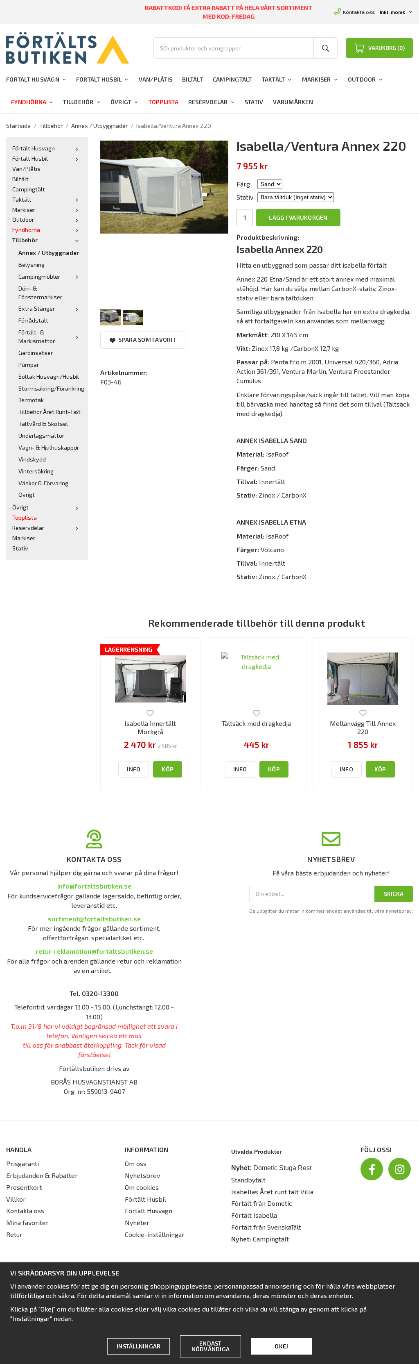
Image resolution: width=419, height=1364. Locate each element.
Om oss (135, 1163)
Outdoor (362, 79)
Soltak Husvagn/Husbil (48, 376)
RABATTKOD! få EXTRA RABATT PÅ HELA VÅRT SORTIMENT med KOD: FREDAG (228, 11)
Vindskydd (32, 459)
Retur (14, 1234)
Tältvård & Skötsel (43, 423)
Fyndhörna (28, 101)
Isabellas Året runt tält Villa (272, 1192)
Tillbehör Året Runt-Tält (49, 411)
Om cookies (142, 1187)
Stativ (254, 101)
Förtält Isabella (254, 1215)
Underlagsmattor (41, 435)
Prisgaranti (22, 1163)
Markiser (316, 79)
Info (133, 769)
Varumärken (293, 101)
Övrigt (121, 101)
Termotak (31, 399)
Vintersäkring (36, 471)
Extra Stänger (36, 308)
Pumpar (28, 364)
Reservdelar (208, 101)
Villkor (16, 1199)
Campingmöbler (39, 276)
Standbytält (248, 1180)
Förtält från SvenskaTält (266, 1227)
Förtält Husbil (99, 79)
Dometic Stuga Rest (282, 1167)
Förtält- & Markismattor (36, 336)
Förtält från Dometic (261, 1203)
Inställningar (138, 1346)
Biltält (192, 79)
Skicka (394, 893)
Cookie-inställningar (155, 1234)
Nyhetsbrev (142, 1175)
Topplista (163, 101)
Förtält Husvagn (32, 79)
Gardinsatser (35, 352)
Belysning (31, 264)
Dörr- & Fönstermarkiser (40, 292)
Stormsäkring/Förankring (50, 388)
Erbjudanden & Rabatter (42, 1175)
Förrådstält (33, 320)
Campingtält (232, 79)
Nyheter (137, 1222)
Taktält (273, 79)
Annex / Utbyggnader (48, 252)
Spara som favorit (145, 339)
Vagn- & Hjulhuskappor (48, 447)
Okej (281, 1346)
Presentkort (24, 1187)
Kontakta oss (359, 12)
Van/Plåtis (156, 79)
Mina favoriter (27, 1222)
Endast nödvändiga (210, 1346)
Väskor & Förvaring (43, 483)
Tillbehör (78, 101)
